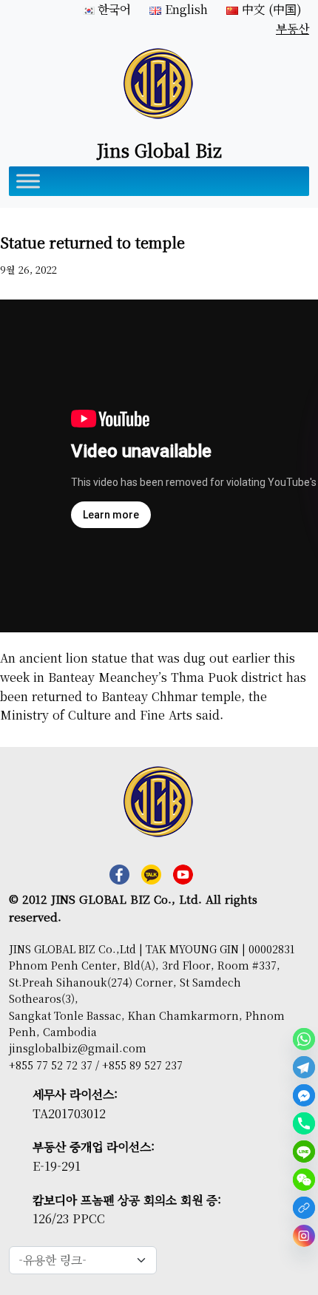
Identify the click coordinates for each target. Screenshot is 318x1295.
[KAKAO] (304, 1208)
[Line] (304, 1151)
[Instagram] (304, 1236)
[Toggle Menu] (28, 182)
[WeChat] (304, 1180)
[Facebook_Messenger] (304, 1095)
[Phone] (304, 1123)
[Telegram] (304, 1067)
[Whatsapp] (304, 1039)
